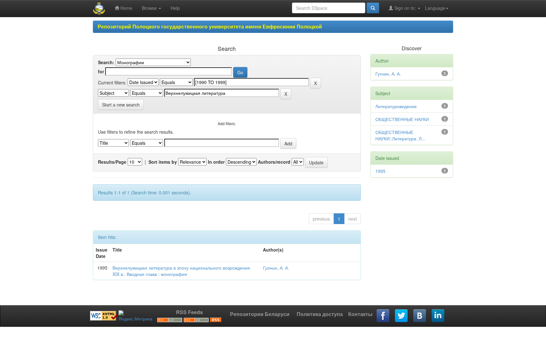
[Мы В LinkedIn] (438, 316)
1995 (380, 171)
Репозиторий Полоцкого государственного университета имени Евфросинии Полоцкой (210, 26)
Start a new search (121, 104)
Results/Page (112, 162)
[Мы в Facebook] (383, 316)
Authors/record (274, 162)
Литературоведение (396, 106)
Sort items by (163, 162)
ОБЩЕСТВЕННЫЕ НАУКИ (402, 119)
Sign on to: (405, 8)
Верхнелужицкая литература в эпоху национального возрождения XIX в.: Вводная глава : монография (181, 271)
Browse (150, 8)
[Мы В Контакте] (420, 316)
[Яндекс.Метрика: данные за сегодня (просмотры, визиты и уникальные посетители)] (135, 316)
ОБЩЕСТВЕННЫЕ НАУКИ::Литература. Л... (400, 135)
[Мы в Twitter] (401, 316)
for (101, 71)
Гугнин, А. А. (276, 268)
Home (125, 8)
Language (435, 8)
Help (175, 8)
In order (216, 162)
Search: (106, 62)
